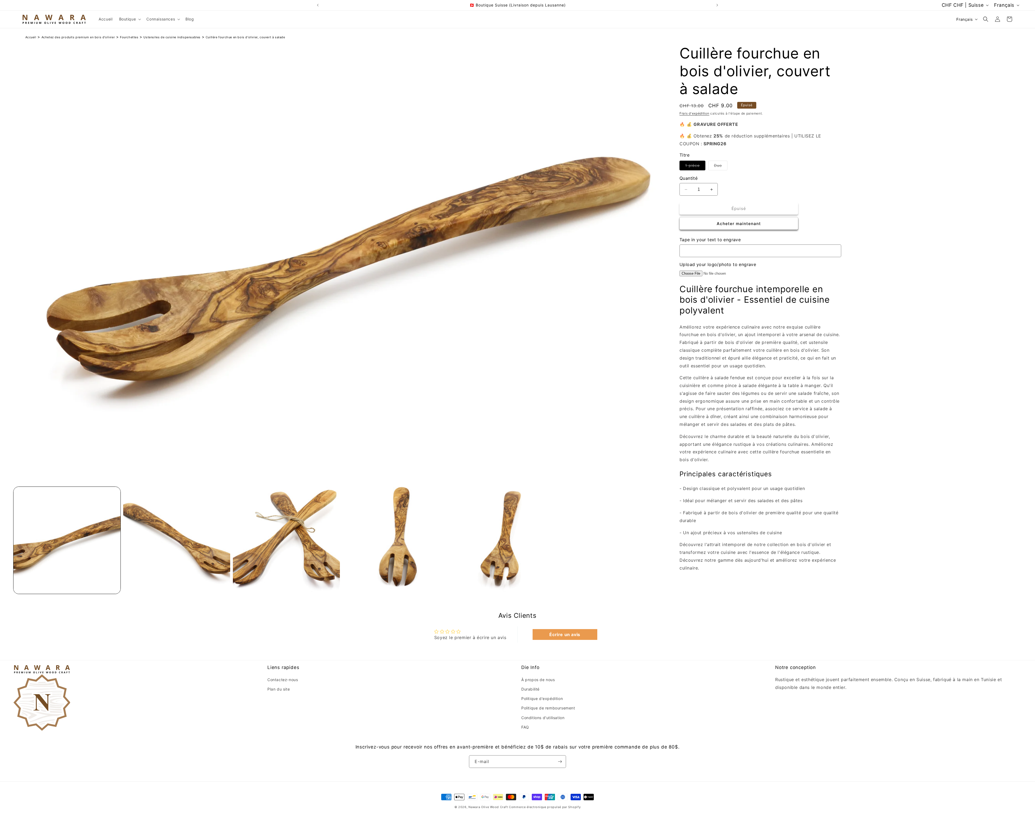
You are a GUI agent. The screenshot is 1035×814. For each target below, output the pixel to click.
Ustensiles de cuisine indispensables (172, 37)
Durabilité (530, 689)
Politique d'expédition (542, 698)
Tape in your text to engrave (710, 239)
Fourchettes (129, 37)
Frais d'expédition (694, 113)
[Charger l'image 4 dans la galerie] (396, 540)
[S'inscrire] (560, 761)
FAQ (525, 727)
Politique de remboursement (548, 708)
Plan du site (278, 689)
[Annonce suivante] (717, 5)
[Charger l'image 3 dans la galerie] (286, 540)
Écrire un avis (564, 634)
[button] (129, 19)
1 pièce (695, 166)
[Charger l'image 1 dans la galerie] (66, 540)
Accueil (30, 37)
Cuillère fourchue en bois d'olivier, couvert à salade (245, 37)
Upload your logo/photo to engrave (717, 264)
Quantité (688, 178)
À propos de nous (538, 679)
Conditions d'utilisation (542, 717)
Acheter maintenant (739, 223)
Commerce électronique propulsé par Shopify (545, 807)
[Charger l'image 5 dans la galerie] (505, 540)
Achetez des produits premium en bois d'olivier (78, 37)
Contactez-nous (282, 679)
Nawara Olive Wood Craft (488, 807)
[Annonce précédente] (318, 5)
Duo (720, 166)
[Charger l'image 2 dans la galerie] (176, 540)
